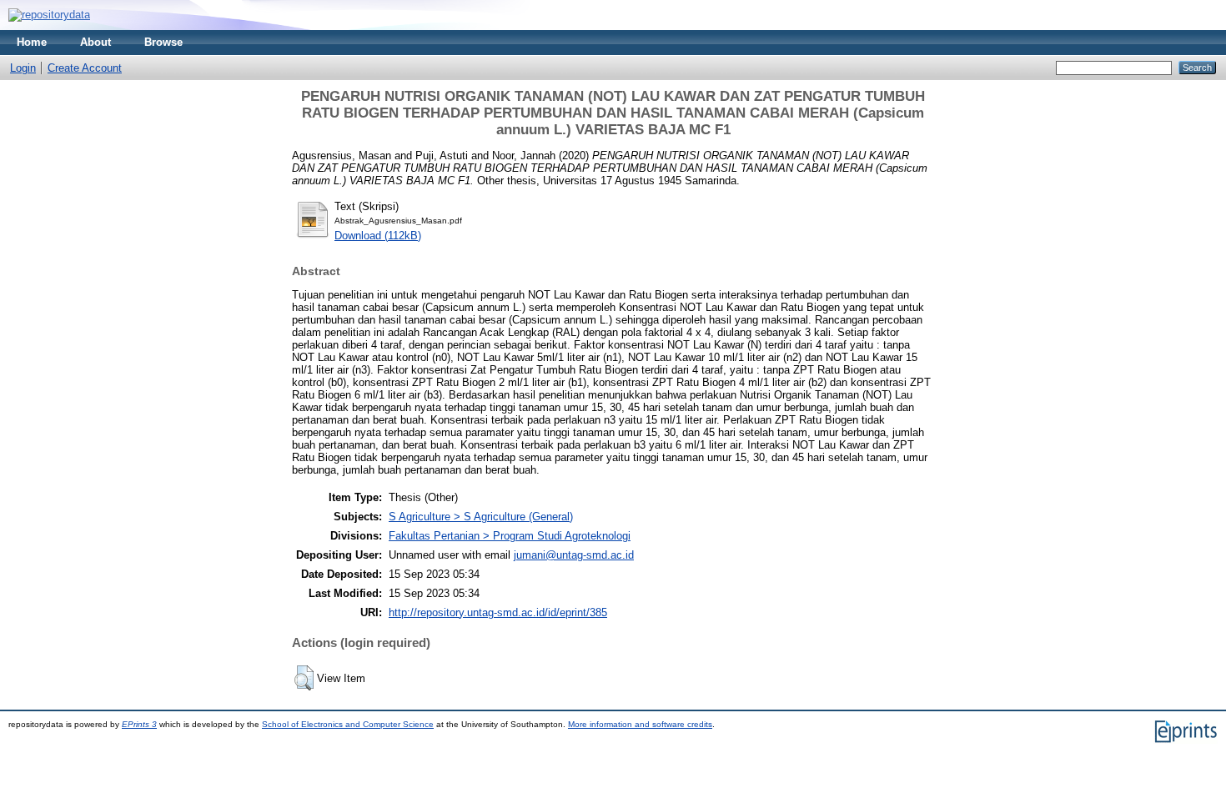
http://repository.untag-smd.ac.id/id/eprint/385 (498, 612)
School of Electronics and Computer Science (348, 724)
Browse (163, 42)
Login (23, 68)
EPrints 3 (139, 724)
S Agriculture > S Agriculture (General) (481, 516)
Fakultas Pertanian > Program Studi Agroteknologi (510, 535)
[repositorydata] (49, 14)
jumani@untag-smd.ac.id (574, 555)
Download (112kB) (377, 235)
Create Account (85, 68)
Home (32, 42)
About (95, 42)
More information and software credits (640, 724)
